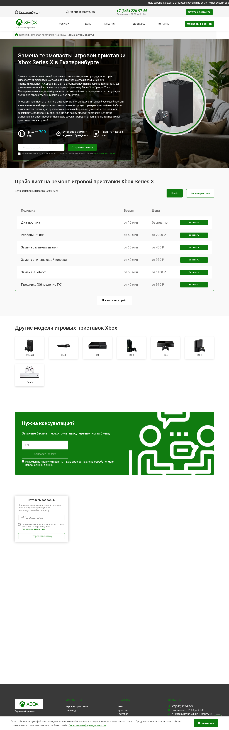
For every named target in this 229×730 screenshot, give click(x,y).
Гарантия (109, 24)
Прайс (174, 193)
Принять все (206, 723)
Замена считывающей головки (44, 260)
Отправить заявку (82, 147)
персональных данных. (105, 153)
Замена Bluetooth (34, 272)
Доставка (139, 24)
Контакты (163, 24)
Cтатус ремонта (199, 12)
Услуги (63, 24)
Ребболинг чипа (32, 235)
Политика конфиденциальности (87, 725)
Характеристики (200, 193)
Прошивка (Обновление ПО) (41, 284)
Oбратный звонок (199, 23)
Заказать (194, 222)
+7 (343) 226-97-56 (132, 10)
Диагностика (30, 222)
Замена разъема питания (39, 247)
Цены (88, 24)
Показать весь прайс (114, 300)
